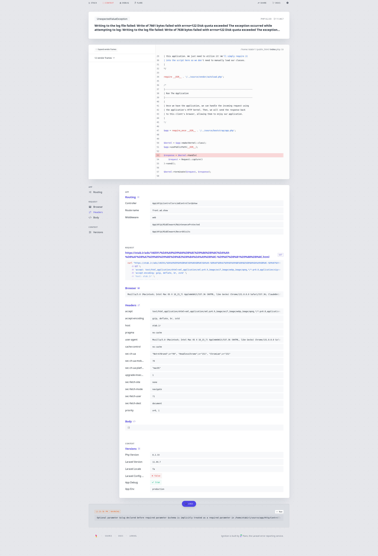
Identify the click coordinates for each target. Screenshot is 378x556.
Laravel (133, 536)
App (90, 187)
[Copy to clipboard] (280, 203)
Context (93, 227)
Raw (280, 511)
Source (108, 536)
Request (93, 202)
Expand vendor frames (107, 49)
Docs (120, 536)
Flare (245, 535)
